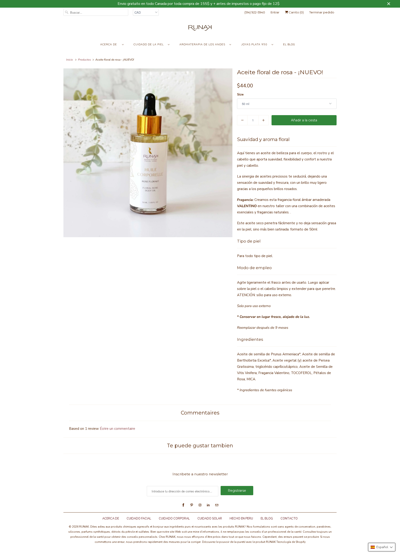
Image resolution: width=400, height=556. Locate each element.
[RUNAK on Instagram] (200, 505)
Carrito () (296, 12)
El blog (289, 44)
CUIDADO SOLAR (209, 518)
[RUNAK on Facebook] (183, 505)
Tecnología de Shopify (291, 542)
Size (240, 94)
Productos (84, 59)
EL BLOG (267, 518)
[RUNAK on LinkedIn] (208, 505)
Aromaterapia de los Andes (203, 44)
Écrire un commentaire (117, 428)
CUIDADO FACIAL (139, 518)
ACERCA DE (111, 518)
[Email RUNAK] (217, 505)
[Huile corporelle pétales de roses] (147, 152)
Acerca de (110, 44)
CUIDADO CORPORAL (174, 518)
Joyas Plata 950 (255, 44)
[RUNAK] (200, 29)
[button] (381, 547)
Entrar (275, 12)
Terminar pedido (321, 12)
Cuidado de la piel (150, 44)
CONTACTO (289, 518)
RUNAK (84, 526)
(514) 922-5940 (254, 12)
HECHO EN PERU (241, 518)
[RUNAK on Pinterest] (192, 505)
